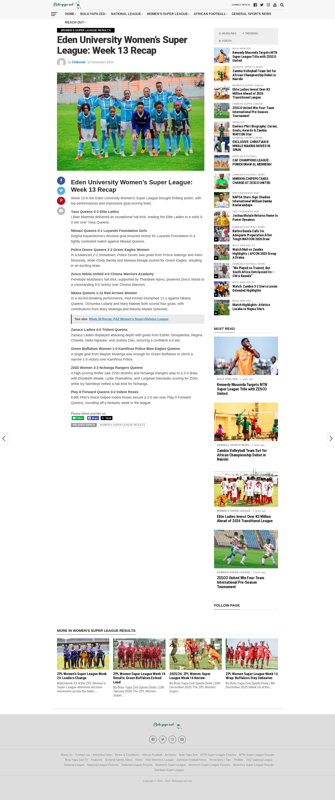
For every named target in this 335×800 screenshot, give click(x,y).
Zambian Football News (191, 759)
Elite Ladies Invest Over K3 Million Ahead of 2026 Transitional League (251, 93)
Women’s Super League (167, 14)
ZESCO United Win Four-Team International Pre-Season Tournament (253, 112)
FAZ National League (259, 759)
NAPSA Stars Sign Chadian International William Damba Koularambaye (252, 201)
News (139, 759)
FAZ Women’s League (160, 759)
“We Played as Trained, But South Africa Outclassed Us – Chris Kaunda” (253, 272)
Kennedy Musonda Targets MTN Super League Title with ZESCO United (254, 56)
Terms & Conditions (127, 754)
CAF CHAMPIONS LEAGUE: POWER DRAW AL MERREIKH (251, 162)
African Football (210, 14)
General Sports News (251, 14)
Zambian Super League (233, 572)
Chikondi (78, 62)
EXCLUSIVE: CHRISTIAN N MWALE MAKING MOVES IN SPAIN (251, 146)
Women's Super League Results (122, 424)
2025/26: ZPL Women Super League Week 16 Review (190, 676)
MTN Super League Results (256, 754)
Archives (170, 754)
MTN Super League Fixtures (218, 754)
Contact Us (82, 754)
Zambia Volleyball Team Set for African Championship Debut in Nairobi (254, 75)
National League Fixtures (103, 764)
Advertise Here (102, 754)
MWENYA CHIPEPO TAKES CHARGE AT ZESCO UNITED (251, 181)
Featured (96, 759)
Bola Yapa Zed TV (76, 759)
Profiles (238, 759)
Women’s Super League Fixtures (209, 764)
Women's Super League (233, 511)
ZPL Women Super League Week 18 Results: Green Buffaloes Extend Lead (139, 678)
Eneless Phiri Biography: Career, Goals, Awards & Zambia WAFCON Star (254, 130)
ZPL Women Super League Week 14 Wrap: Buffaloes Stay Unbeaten (252, 676)
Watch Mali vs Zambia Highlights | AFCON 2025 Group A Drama (254, 253)
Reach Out (74, 22)
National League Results (137, 764)
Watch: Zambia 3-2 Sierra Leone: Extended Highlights (255, 288)
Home (69, 14)
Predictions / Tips (220, 759)
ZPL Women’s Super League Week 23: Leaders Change (82, 676)
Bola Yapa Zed (92, 14)
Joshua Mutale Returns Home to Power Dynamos (255, 217)
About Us (67, 754)
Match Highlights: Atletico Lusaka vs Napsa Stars (251, 307)
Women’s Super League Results (253, 764)
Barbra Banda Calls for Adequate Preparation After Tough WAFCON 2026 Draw (252, 235)
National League (126, 14)
